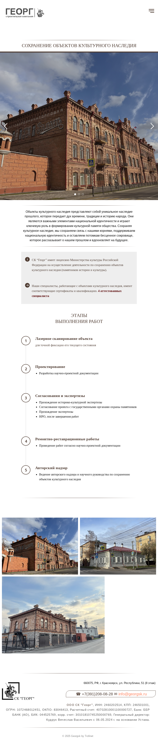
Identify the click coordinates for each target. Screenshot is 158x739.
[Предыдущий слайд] (6, 292)
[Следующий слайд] (152, 292)
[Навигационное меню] (151, 11)
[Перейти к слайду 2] (79, 527)
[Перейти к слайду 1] (75, 527)
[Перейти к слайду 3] (83, 527)
